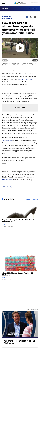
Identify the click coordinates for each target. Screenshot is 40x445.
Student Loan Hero (25, 79)
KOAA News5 (7, 179)
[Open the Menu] (3, 2)
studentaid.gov (7, 140)
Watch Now (34, 2)
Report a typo (7, 186)
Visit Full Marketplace (32, 199)
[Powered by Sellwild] (35, 309)
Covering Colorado (7, 17)
